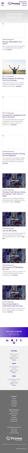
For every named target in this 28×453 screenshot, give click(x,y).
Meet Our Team (14, 411)
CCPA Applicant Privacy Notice (14, 427)
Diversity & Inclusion (14, 413)
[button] (4, 5)
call (11, 358)
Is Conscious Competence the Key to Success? (14, 116)
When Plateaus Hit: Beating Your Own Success (13, 79)
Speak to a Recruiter (14, 333)
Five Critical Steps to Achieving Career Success (12, 305)
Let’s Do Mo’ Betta (9, 231)
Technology (14, 402)
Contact (24, 5)
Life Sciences (14, 404)
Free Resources (23, 1)
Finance (14, 398)
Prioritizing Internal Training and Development (13, 154)
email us (14, 360)
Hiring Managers (14, 419)
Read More (9, 49)
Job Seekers (14, 417)
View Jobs (24, 3)
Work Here (14, 415)
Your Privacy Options (14, 432)
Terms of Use (14, 429)
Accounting (14, 400)
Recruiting (14, 405)
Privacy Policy (14, 431)
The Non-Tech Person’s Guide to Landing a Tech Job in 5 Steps (13, 194)
